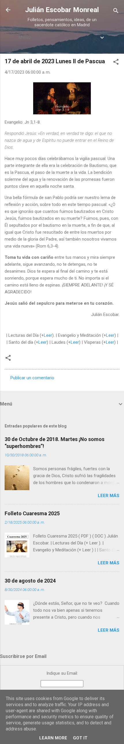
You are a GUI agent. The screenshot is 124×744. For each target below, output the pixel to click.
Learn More (53, 738)
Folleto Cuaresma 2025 (32, 513)
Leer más (108, 495)
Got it (80, 738)
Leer (48, 335)
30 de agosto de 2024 (30, 581)
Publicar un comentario (32, 377)
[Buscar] (115, 12)
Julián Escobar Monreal (62, 10)
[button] (115, 62)
